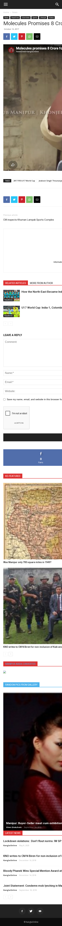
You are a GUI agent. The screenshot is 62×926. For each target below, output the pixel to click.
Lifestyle (43, 17)
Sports (34, 17)
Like (41, 450)
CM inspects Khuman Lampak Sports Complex (28, 219)
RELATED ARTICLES (15, 283)
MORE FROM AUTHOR (41, 283)
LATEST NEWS (13, 833)
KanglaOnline (10, 845)
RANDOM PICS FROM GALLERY (21, 684)
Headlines (15, 17)
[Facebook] (22, 911)
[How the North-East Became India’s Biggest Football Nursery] (11, 295)
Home (6, 12)
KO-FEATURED (12, 476)
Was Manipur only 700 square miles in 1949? (27, 562)
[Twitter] (31, 911)
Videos (51, 17)
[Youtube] (40, 911)
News (14, 12)
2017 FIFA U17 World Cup (24, 180)
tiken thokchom (13, 827)
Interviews (26, 17)
